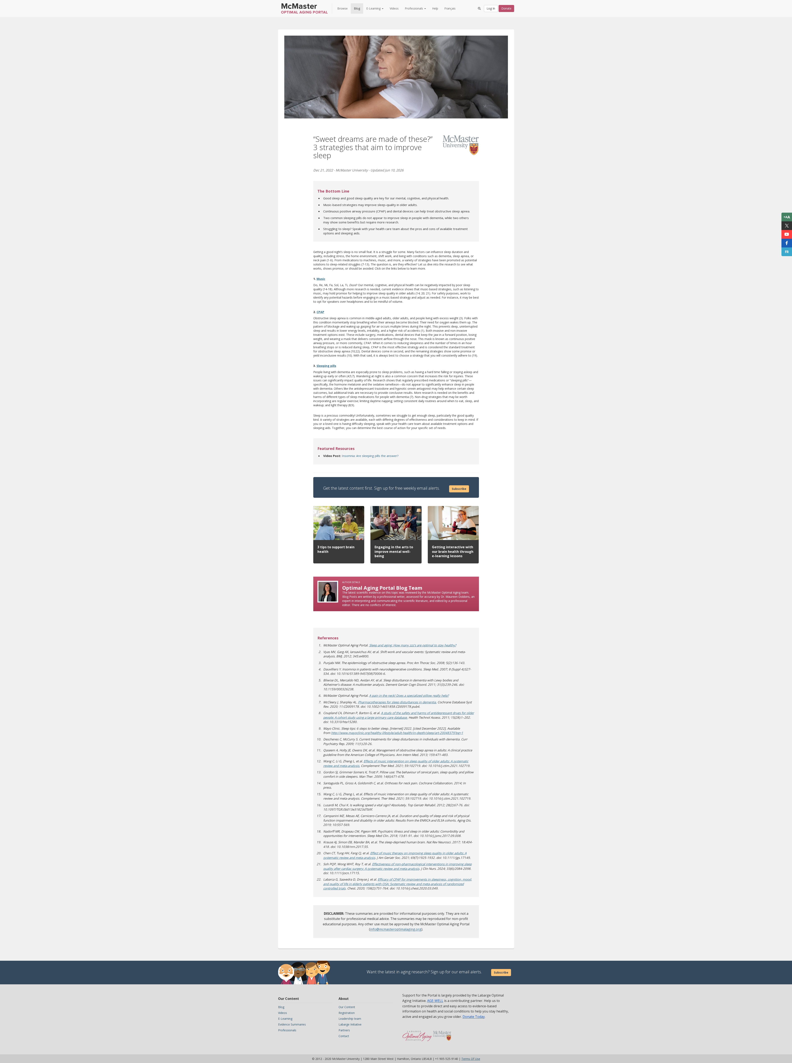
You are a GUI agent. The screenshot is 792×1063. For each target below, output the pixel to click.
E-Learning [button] (373, 8)
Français (450, 8)
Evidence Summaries (292, 1024)
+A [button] (787, 217)
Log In (491, 8)
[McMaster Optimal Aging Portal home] (417, 1033)
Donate (506, 8)
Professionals (287, 1030)
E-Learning (285, 1019)
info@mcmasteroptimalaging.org (395, 929)
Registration (347, 1013)
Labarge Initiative (350, 1024)
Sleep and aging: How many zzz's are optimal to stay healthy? (412, 645)
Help (435, 8)
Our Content (347, 1007)
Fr (787, 251)
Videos (394, 8)
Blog (357, 8)
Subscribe (459, 489)
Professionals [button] (414, 8)
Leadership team (350, 1019)
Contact (344, 1036)
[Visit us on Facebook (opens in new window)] (786, 243)
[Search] (479, 8)
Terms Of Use (470, 1059)
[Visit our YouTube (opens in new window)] (786, 234)
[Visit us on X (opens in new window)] (786, 225)
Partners (344, 1030)
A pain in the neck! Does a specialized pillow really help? (409, 695)
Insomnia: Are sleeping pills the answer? (370, 456)
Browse (342, 8)
